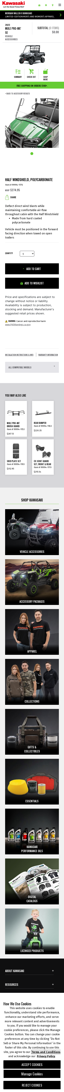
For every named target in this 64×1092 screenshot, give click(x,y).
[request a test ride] (47, 5)
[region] (32, 1042)
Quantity (9, 253)
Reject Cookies (32, 1085)
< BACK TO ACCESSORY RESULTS (17, 93)
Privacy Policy (46, 1056)
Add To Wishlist (34, 283)
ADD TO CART (33, 269)
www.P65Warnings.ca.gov (18, 324)
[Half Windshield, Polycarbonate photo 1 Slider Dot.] (32, 154)
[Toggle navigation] (59, 5)
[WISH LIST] (40, 5)
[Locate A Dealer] (53, 5)
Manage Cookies (32, 1073)
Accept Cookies (32, 1064)
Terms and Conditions (46, 1052)
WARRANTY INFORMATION (48, 354)
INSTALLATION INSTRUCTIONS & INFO (19, 354)
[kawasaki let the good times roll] (19, 5)
